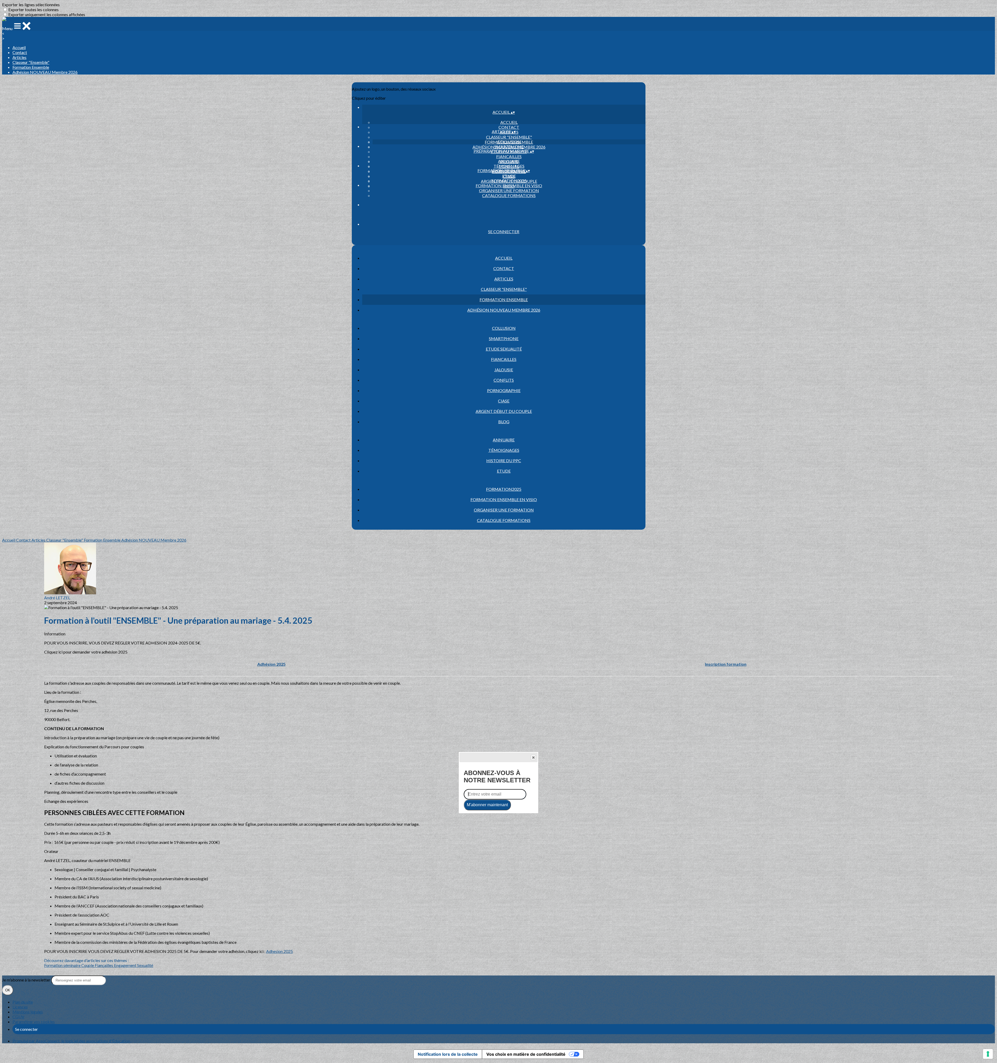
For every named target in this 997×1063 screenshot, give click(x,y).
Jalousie (503, 369)
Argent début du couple (504, 411)
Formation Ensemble (30, 67)
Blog (503, 421)
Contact (19, 52)
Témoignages (509, 166)
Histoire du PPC (503, 460)
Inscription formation (725, 664)
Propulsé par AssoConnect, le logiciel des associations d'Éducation (71, 1040)
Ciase (503, 400)
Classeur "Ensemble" (30, 62)
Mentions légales (27, 1011)
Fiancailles (509, 156)
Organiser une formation (509, 190)
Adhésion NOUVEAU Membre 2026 (45, 72)
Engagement (125, 965)
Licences (20, 1006)
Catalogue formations (509, 195)
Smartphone (509, 146)
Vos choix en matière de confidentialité (525, 1054)
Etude (509, 175)
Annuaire (509, 161)
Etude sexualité (504, 348)
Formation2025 (509, 180)
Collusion (509, 141)
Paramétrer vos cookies (33, 1021)
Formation (53, 965)
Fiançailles (104, 965)
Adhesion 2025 (279, 951)
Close (533, 757)
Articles (19, 57)
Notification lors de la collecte (448, 1054)
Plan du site (22, 1001)
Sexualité (145, 965)
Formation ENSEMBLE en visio (509, 185)
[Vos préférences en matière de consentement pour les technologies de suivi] (988, 1054)
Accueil (19, 47)
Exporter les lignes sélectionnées (31, 4)
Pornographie (504, 390)
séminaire (72, 965)
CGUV (18, 1016)
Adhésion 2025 (271, 664)
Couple (88, 965)
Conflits (504, 380)
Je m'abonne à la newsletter (26, 979)
